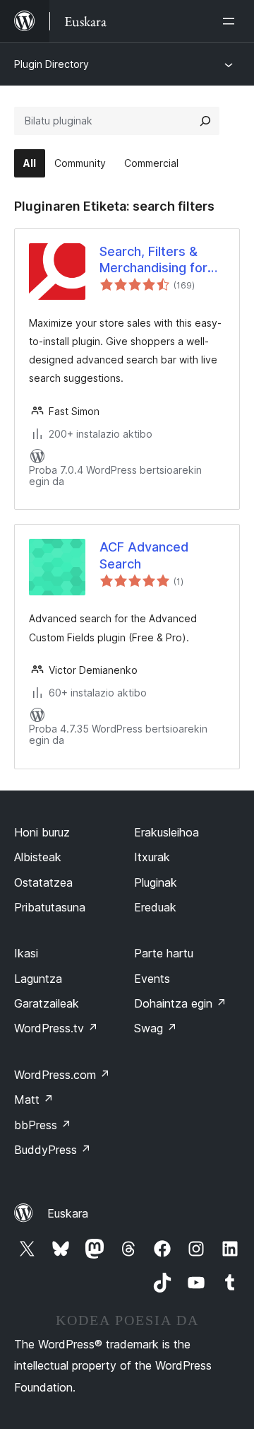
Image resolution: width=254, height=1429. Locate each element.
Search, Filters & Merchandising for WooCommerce (153, 260)
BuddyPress (52, 1150)
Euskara (67, 1213)
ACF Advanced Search (143, 555)
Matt (34, 1099)
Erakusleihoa (166, 832)
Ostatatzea (43, 882)
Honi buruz (42, 832)
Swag (155, 1028)
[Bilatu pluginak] (205, 121)
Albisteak (37, 857)
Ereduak (155, 907)
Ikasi (26, 953)
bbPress (42, 1125)
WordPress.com (62, 1075)
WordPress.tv (56, 1028)
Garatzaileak (46, 1003)
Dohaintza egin (180, 1003)
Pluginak (155, 882)
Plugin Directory (51, 64)
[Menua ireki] (231, 21)
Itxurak (152, 857)
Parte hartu (163, 953)
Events (152, 979)
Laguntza (38, 979)
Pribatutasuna (49, 907)
